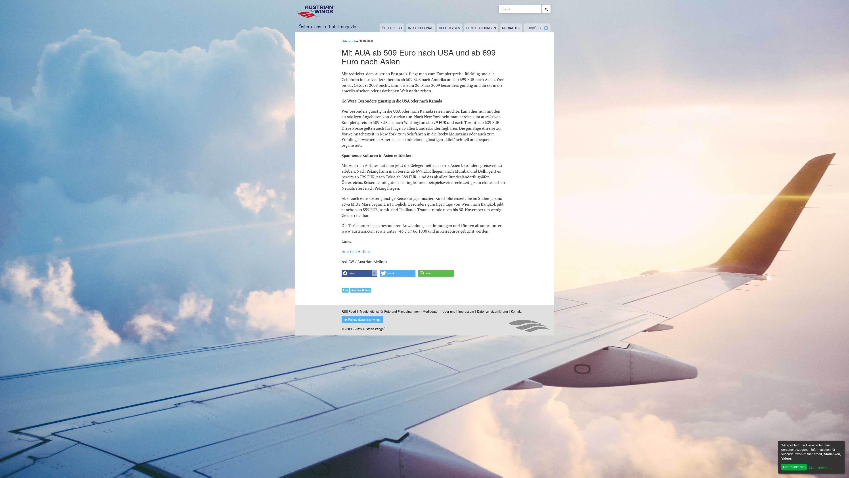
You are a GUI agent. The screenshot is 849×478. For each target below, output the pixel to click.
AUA (345, 290)
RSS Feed (349, 311)
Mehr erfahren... (820, 467)
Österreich (392, 28)
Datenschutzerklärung (492, 311)
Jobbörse (534, 28)
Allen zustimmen (794, 467)
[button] (359, 273)
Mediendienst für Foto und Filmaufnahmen (390, 311)
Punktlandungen (481, 28)
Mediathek (511, 28)
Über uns (448, 311)
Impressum (466, 311)
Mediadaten (431, 311)
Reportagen (449, 28)
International (420, 28)
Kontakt (516, 311)
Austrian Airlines (356, 251)
